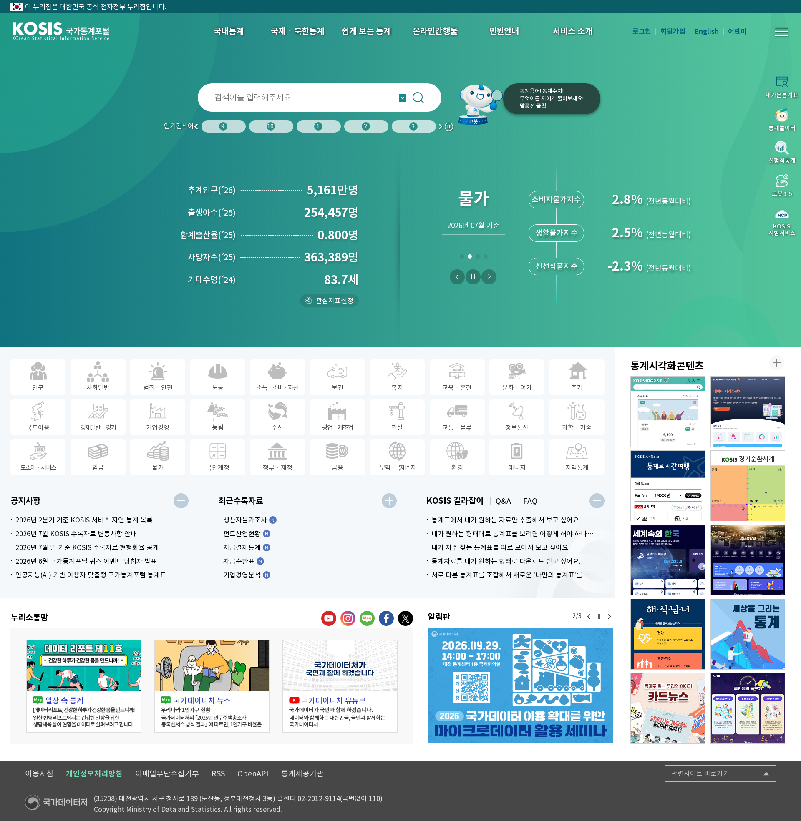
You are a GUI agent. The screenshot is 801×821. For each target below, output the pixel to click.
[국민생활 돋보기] (748, 708)
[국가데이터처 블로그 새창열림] (367, 618)
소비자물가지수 (556, 199)
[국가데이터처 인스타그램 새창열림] (347, 618)
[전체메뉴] (781, 31)
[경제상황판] (748, 560)
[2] (469, 258)
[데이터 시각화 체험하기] (748, 412)
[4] (485, 258)
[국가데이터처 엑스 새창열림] (405, 618)
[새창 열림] (83, 686)
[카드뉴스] (668, 708)
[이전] (457, 276)
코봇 (476, 104)
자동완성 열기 (402, 98)
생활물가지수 (556, 233)
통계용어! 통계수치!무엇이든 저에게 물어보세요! (552, 99)
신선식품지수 (556, 266)
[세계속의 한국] (668, 560)
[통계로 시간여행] (668, 486)
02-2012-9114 (318, 798)
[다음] (488, 276)
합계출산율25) (208, 235)
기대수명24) (212, 279)
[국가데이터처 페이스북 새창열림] (386, 618)
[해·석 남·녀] (668, 634)
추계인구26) (212, 190)
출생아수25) (212, 212)
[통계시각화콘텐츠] (776, 362)
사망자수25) (212, 257)
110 (374, 798)
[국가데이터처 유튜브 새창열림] (328, 618)
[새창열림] (520, 685)
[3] (477, 258)
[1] (461, 258)
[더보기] (181, 500)
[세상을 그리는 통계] (748, 634)
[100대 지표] (668, 412)
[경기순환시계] (748, 486)
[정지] (473, 276)
